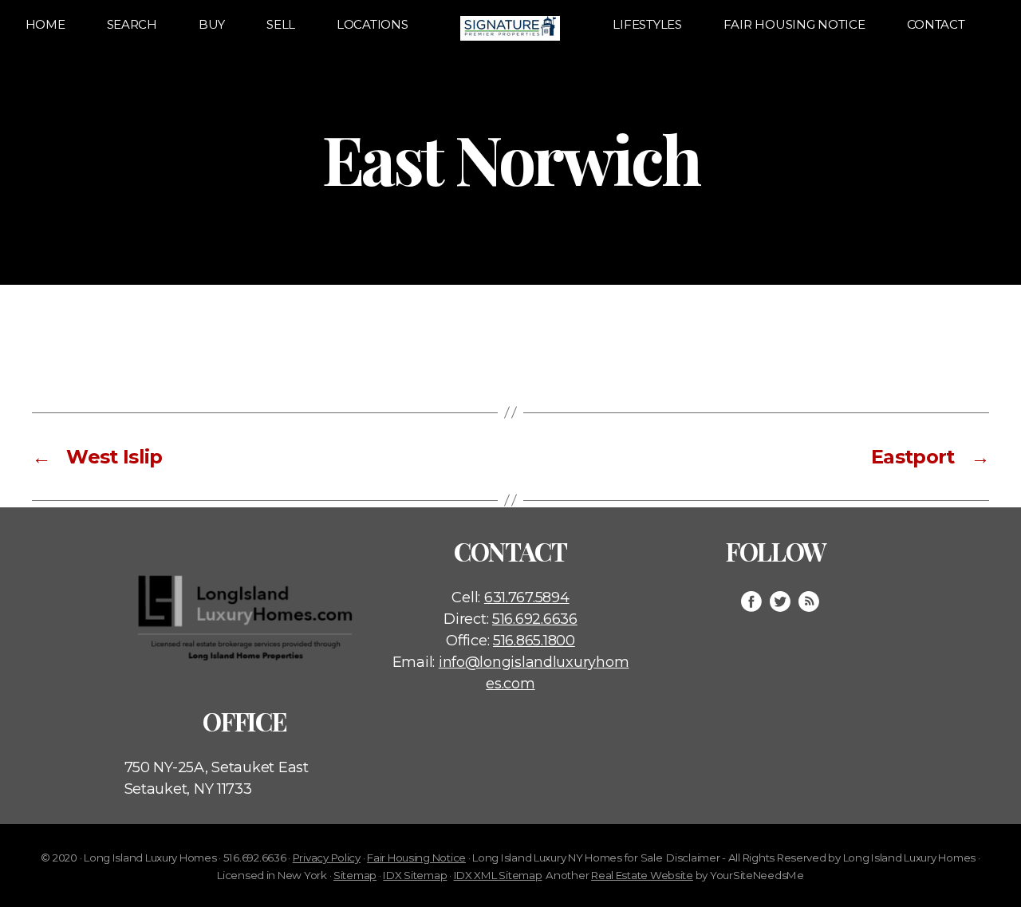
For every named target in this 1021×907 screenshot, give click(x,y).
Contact (936, 24)
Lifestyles (647, 24)
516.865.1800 (534, 640)
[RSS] (808, 601)
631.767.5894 (527, 597)
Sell (280, 24)
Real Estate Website (642, 875)
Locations (372, 24)
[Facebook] (751, 601)
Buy (212, 24)
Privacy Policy (327, 857)
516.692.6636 (535, 619)
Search (132, 24)
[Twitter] (780, 601)
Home (45, 24)
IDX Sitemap (415, 875)
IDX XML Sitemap (498, 875)
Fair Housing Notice (794, 24)
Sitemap (354, 875)
